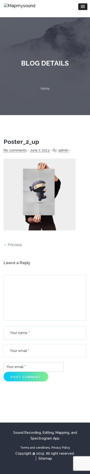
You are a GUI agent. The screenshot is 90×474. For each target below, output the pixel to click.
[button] (82, 6)
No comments (15, 150)
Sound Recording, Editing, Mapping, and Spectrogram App (45, 435)
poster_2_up (21, 141)
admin (63, 150)
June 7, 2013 (39, 150)
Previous (15, 245)
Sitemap (45, 458)
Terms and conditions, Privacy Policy (45, 447)
